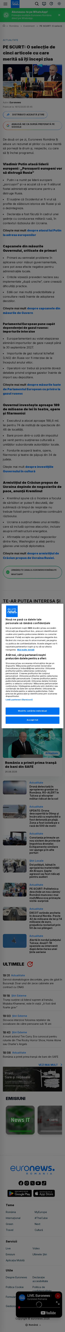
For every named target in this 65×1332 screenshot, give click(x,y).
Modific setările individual (32, 711)
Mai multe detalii (25, 649)
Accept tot (32, 720)
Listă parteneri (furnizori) (19, 699)
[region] (32, 666)
